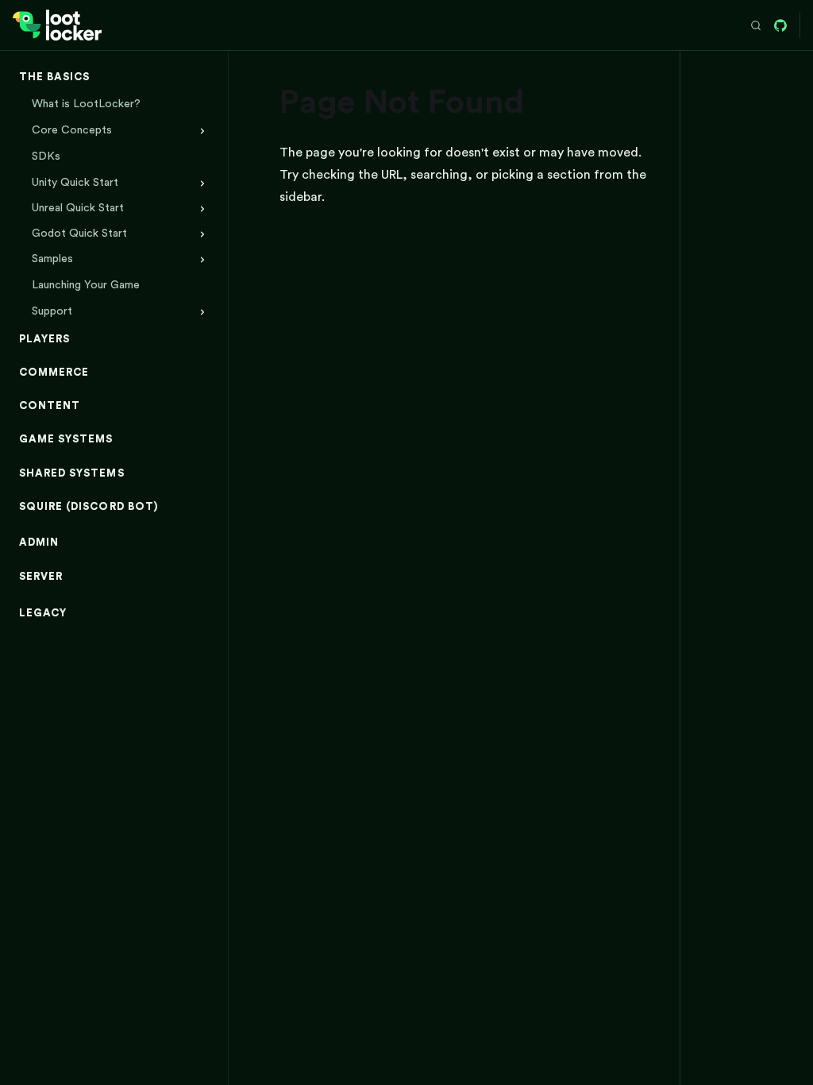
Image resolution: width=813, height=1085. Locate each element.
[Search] (755, 25)
